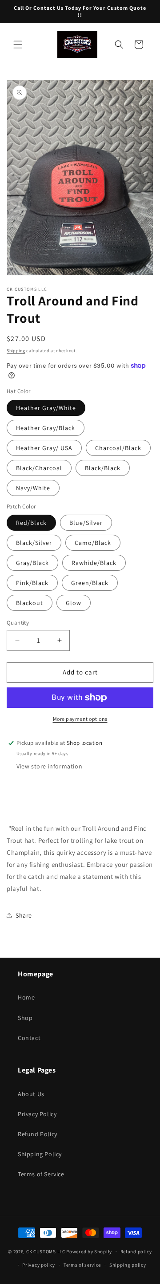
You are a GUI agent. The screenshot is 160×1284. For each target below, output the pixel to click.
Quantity (18, 622)
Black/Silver (34, 543)
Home (26, 997)
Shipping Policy (40, 1154)
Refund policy (136, 1251)
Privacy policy (38, 1265)
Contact (29, 1038)
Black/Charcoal (39, 468)
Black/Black (102, 468)
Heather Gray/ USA (44, 448)
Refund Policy (37, 1134)
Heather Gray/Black (45, 428)
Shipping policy (127, 1265)
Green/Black (89, 583)
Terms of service (82, 1265)
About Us (31, 1094)
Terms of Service (41, 1174)
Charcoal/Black (118, 448)
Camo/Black (93, 543)
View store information (49, 766)
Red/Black (31, 523)
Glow (73, 603)
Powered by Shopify (89, 1251)
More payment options (80, 718)
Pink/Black (32, 583)
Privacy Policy (37, 1114)
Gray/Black (32, 563)
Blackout (29, 603)
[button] (18, 44)
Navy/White (33, 488)
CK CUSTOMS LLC (45, 1251)
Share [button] (24, 915)
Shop (25, 1018)
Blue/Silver (86, 523)
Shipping (16, 351)
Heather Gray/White (46, 408)
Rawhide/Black (94, 563)
